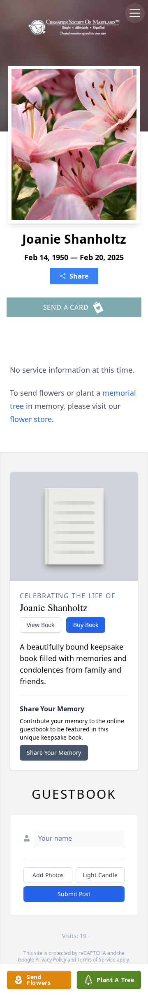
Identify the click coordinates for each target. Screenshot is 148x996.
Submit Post (74, 894)
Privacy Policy (50, 959)
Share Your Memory (54, 752)
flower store (31, 419)
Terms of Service (96, 959)
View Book (40, 625)
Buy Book (85, 625)
